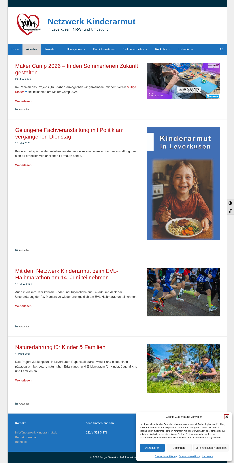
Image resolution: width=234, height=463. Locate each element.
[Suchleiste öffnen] (221, 49)
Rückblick (161, 49)
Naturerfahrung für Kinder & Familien (60, 347)
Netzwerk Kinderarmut (91, 21)
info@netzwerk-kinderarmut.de (36, 432)
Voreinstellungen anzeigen (211, 447)
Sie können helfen (133, 49)
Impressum (207, 456)
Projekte (49, 49)
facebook (21, 442)
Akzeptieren (152, 447)
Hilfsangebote (74, 49)
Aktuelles (31, 49)
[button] (227, 417)
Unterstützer (185, 49)
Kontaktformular (26, 437)
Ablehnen (179, 447)
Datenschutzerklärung (166, 456)
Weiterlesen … (25, 101)
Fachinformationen (104, 49)
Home (15, 49)
